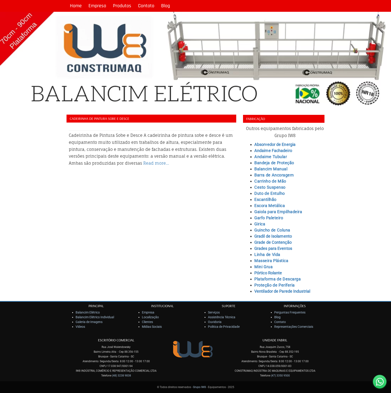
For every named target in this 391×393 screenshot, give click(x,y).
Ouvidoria (215, 322)
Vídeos (80, 326)
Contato (146, 6)
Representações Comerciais (293, 326)
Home (76, 6)
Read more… (156, 163)
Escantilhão (265, 199)
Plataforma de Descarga (277, 279)
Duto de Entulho (269, 193)
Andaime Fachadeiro (273, 150)
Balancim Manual (270, 168)
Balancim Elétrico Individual (95, 317)
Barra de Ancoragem (274, 175)
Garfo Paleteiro (268, 217)
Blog (165, 6)
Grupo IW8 (199, 387)
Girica (259, 224)
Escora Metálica (269, 205)
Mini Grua (263, 266)
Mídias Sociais (152, 326)
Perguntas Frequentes (289, 312)
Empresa (97, 6)
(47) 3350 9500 (280, 375)
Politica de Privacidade (224, 326)
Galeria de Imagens (89, 322)
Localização (150, 317)
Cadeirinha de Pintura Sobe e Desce (99, 118)
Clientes (147, 322)
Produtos (122, 6)
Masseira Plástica (271, 260)
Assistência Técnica (221, 317)
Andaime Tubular (270, 156)
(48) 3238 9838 (121, 375)
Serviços (214, 312)
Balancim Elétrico (88, 312)
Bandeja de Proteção (274, 162)
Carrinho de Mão (270, 181)
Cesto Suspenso (270, 187)
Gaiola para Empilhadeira (278, 211)
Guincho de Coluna (272, 230)
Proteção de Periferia (274, 285)
